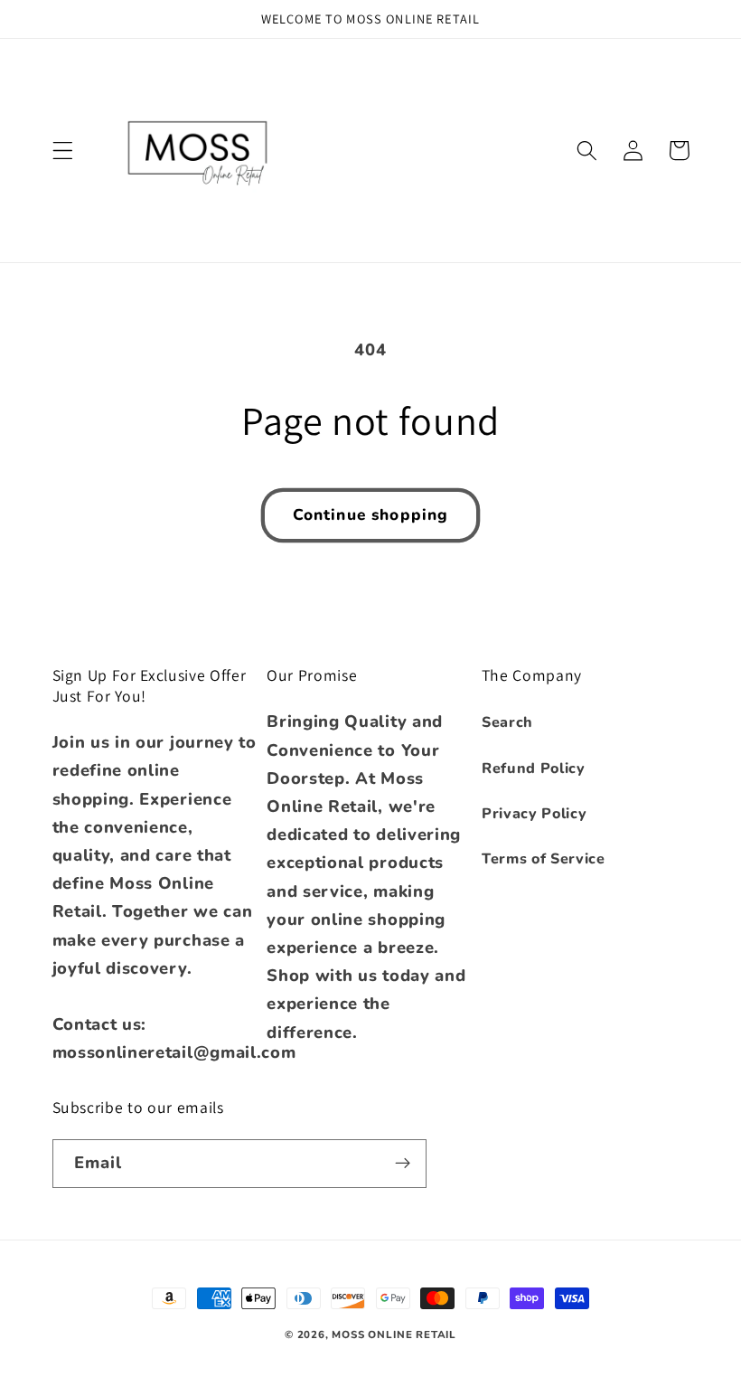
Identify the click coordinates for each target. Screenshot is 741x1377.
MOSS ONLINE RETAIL (394, 1334)
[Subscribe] (403, 1163)
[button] (63, 150)
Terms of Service (543, 859)
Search (507, 722)
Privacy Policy (534, 814)
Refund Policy (534, 768)
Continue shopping (371, 515)
